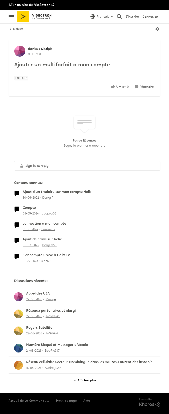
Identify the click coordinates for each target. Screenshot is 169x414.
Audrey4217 (53, 368)
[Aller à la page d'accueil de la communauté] (35, 16)
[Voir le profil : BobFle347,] (18, 348)
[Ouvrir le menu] (157, 29)
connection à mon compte (44, 223)
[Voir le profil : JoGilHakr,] (18, 314)
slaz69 (46, 261)
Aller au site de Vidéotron (30, 4)
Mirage (51, 299)
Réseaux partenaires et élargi (51, 310)
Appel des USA (38, 293)
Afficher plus (86, 380)
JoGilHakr (53, 316)
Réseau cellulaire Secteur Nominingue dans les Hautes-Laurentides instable (89, 362)
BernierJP (48, 229)
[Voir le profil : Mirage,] (18, 296)
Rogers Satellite (39, 327)
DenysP (47, 198)
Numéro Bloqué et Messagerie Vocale (57, 345)
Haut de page (66, 401)
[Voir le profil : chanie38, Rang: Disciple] (19, 51)
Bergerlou (49, 245)
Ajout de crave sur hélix (42, 239)
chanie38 (34, 49)
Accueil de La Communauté (29, 401)
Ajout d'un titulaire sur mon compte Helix (57, 192)
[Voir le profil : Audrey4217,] (18, 365)
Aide (86, 401)
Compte (29, 207)
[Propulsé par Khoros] (149, 403)
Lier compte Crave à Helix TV (46, 255)
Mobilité (18, 29)
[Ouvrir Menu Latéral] (11, 16)
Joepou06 (49, 213)
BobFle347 (52, 350)
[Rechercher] (119, 16)
